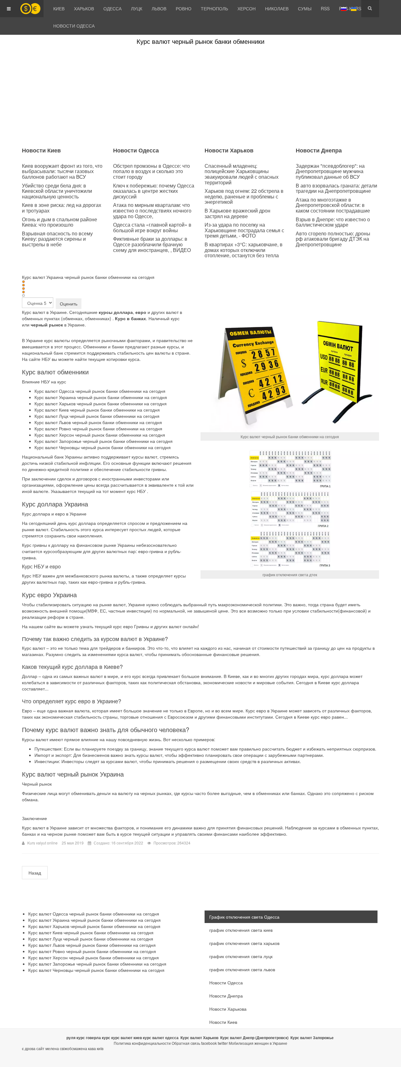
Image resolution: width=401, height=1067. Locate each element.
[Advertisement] (200, 96)
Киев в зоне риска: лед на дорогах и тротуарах (61, 207)
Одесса (112, 8)
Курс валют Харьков (199, 1037)
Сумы (304, 8)
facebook (209, 1043)
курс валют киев (126, 1037)
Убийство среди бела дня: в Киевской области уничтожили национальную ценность (57, 191)
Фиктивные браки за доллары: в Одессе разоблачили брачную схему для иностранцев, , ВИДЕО (152, 244)
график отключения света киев (241, 930)
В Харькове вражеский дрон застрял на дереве (237, 213)
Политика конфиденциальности (142, 1043)
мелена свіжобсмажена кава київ (74, 1048)
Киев (59, 8)
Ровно (183, 8)
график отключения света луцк (241, 956)
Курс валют (33, 312)
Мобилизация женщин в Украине (258, 1043)
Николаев (277, 8)
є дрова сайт (33, 1048)
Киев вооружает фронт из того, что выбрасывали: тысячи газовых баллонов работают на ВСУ (62, 171)
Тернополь (214, 8)
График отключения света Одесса (244, 917)
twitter (223, 1043)
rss (325, 8)
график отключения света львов (242, 969)
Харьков (84, 8)
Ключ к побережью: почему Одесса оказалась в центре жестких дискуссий (153, 191)
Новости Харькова (228, 1009)
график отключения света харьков (244, 943)
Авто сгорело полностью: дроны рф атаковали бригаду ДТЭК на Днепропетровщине (333, 239)
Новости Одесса (74, 26)
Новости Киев (223, 1022)
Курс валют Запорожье (312, 1037)
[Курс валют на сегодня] (30, 8)
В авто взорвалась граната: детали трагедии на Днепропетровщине (336, 188)
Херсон (246, 8)
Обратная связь (186, 1043)
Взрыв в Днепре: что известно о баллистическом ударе (333, 222)
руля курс (75, 1037)
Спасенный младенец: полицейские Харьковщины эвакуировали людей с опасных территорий (242, 174)
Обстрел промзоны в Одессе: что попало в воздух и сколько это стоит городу (151, 171)
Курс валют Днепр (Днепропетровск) (254, 1037)
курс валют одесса (161, 1037)
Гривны (141, 626)
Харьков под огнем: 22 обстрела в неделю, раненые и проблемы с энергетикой (244, 196)
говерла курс (98, 1037)
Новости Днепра (226, 996)
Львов (159, 8)
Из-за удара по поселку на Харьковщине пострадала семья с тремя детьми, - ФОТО (244, 230)
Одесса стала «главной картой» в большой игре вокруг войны (152, 227)
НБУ (141, 491)
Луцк (136, 8)
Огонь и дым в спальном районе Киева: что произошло (59, 222)
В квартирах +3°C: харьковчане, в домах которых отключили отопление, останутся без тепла (244, 250)
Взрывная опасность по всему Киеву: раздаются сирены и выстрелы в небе (57, 239)
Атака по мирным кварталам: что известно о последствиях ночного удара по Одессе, (152, 210)
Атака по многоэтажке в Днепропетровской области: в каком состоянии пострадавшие (333, 205)
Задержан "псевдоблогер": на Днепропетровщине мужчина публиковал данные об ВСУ (330, 171)
